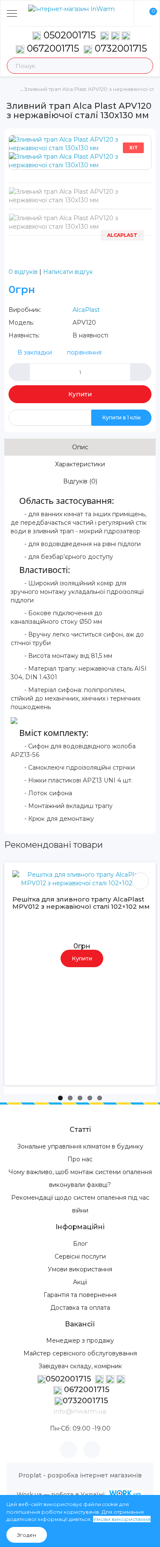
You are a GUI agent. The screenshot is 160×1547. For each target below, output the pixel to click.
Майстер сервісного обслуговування (80, 1353)
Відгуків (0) (80, 481)
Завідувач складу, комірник (80, 1366)
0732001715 (119, 48)
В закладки (34, 352)
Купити (80, 394)
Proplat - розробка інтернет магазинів (80, 1475)
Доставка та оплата (80, 1307)
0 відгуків (23, 272)
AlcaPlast (86, 310)
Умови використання (80, 1269)
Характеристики (80, 464)
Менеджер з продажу (80, 1340)
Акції (80, 1282)
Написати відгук (68, 272)
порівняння (84, 352)
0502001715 (69, 35)
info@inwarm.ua (80, 1411)
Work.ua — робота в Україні (61, 1494)
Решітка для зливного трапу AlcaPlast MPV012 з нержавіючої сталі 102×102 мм (81, 902)
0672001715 (51, 48)
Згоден (26, 1535)
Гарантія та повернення (80, 1295)
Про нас (80, 1159)
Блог (80, 1243)
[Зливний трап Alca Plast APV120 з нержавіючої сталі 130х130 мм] (80, 143)
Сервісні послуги (80, 1256)
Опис (80, 447)
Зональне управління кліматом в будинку (80, 1146)
